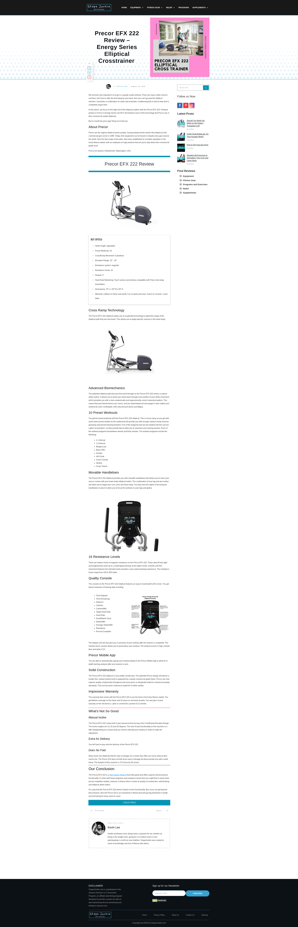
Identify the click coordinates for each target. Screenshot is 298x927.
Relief (186, 188)
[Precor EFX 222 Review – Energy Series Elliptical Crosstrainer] (180, 47)
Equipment (188, 176)
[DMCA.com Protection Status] (159, 900)
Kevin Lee (122, 86)
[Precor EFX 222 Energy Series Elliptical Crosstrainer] (129, 203)
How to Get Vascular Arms (197, 145)
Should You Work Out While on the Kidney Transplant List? (196, 123)
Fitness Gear (189, 180)
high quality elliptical (117, 775)
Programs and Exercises (195, 184)
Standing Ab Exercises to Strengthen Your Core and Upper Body (197, 158)
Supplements (189, 193)
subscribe (197, 893)
